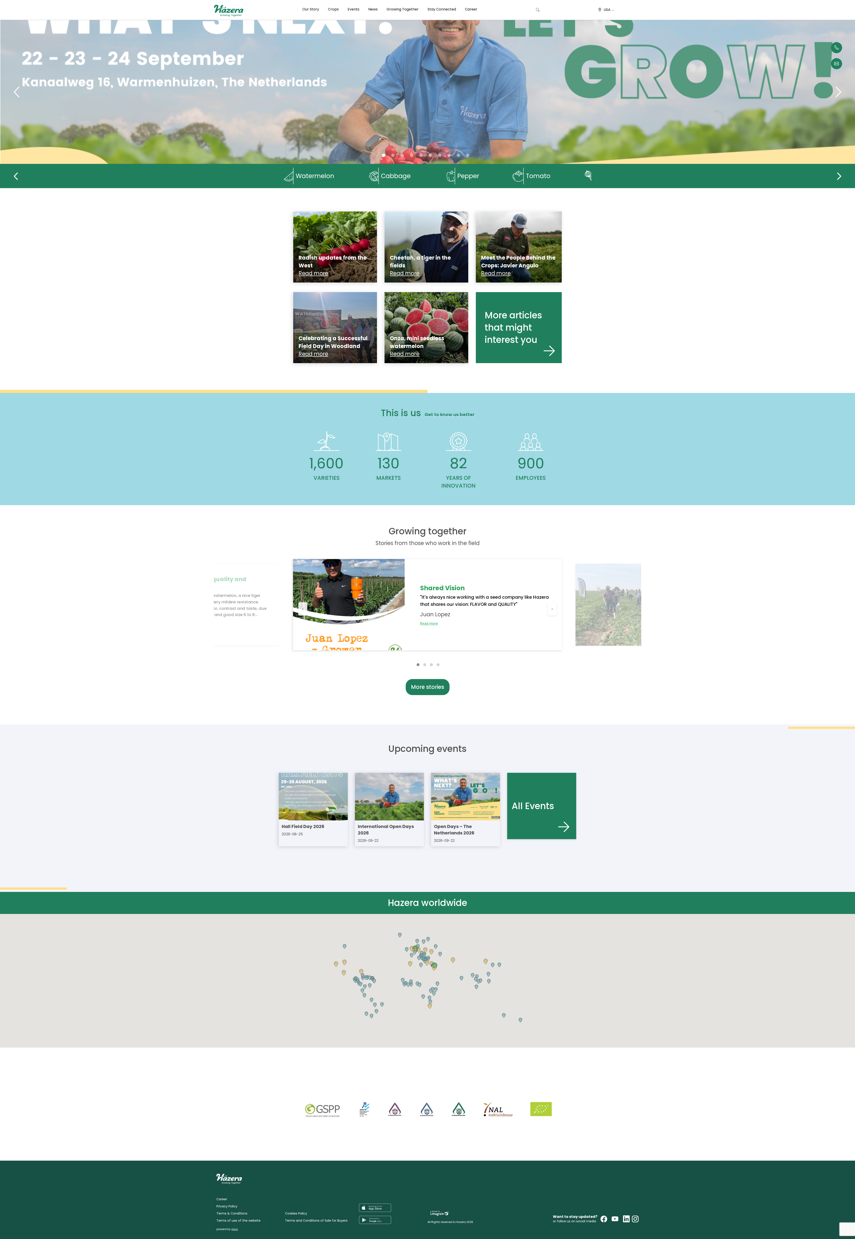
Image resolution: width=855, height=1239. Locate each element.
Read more (429, 623)
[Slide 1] (393, 155)
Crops (333, 9)
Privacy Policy (226, 1206)
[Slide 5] (430, 155)
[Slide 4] (421, 155)
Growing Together (403, 9)
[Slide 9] (467, 155)
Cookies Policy (296, 1213)
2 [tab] (424, 664)
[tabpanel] (427, 604)
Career (471, 9)
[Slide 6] (439, 155)
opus (234, 1229)
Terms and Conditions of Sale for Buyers (316, 1220)
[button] (344, 972)
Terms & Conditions (231, 1213)
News (373, 9)
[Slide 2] (402, 155)
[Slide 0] (383, 155)
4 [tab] (438, 664)
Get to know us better (449, 415)
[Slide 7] (449, 155)
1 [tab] (418, 664)
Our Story (310, 9)
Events (353, 9)
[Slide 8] (458, 155)
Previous (16, 176)
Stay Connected (442, 9)
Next (839, 176)
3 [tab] (431, 664)
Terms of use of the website (238, 1220)
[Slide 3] (411, 155)
